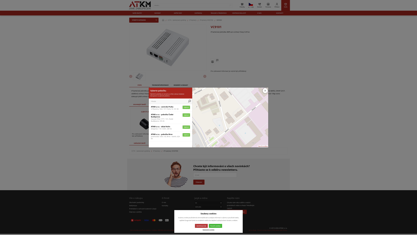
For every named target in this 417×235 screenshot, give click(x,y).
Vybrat (186, 107)
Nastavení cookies (208, 230)
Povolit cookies (215, 226)
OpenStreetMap (263, 146)
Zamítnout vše (201, 226)
